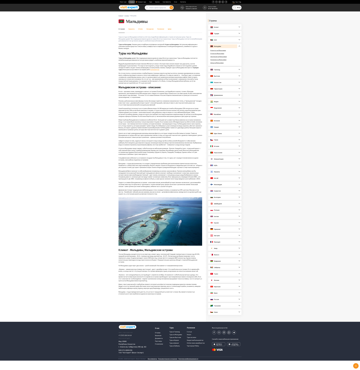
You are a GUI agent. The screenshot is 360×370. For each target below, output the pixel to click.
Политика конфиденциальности (188, 359)
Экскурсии (150, 29)
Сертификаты (167, 2)
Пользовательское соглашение (167, 359)
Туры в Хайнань (174, 346)
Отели (140, 29)
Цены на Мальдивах (217, 63)
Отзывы (157, 333)
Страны (132, 2)
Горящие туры (142, 2)
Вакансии (158, 335)
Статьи (189, 332)
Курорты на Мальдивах (218, 50)
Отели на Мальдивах (217, 53)
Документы (159, 338)
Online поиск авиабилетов (196, 343)
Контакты (183, 2)
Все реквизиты (152, 359)
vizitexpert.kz (154, 69)
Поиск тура (123, 2)
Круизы (157, 2)
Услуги (189, 334)
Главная (120, 16)
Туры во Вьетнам (175, 337)
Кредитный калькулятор (195, 340)
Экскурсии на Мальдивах (218, 57)
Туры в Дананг (174, 343)
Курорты (131, 29)
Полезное (160, 29)
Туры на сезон (191, 337)
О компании (159, 344)
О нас (175, 2)
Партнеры (158, 341)
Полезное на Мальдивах (218, 60)
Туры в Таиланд (174, 332)
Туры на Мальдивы (175, 334)
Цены (169, 29)
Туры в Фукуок (174, 340)
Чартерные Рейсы (193, 346)
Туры (150, 2)
